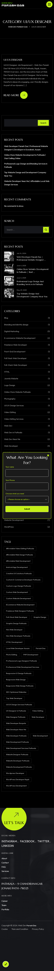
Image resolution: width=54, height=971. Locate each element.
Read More (11, 95)
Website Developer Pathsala (17, 761)
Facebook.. (28, 841)
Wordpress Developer (15, 773)
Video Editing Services (13, 419)
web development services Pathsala (21, 748)
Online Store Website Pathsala (17, 392)
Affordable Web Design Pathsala (19, 555)
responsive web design (16, 680)
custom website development (18, 598)
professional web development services (22, 667)
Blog (6, 318)
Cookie (5, 929)
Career (5, 901)
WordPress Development (16, 786)
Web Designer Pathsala (15, 717)
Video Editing (10, 412)
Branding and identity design (16, 324)
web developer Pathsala (16, 736)
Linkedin (8, 846)
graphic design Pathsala (16, 623)
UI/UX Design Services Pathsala (19, 704)
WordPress (9, 527)
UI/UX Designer (13, 59)
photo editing (11, 655)
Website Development (14, 520)
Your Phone (10, 480)
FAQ (4, 867)
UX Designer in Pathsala (16, 711)
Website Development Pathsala (19, 767)
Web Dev (8, 425)
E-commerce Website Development (19, 338)
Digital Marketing (11, 331)
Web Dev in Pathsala (13, 432)
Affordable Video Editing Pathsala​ (20, 548)
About (4, 858)
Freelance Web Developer (15, 345)
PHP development (30, 655)
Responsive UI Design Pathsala (18, 673)
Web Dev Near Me (12, 439)
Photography (9, 398)
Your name (10, 467)
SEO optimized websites (16, 692)
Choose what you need (15, 493)
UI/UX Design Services (14, 405)
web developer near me (16, 729)
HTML (7, 372)
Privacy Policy (38, 929)
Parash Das (40, 648)
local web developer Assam (18, 648)
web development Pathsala (17, 742)
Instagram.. (10, 841)
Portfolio (5, 909)
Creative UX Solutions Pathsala (19, 573)
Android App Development (17, 567)
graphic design (40, 617)
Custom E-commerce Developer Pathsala (23, 580)
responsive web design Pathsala (19, 686)
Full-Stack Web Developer (15, 365)
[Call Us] (6, 965)
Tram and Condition (19, 929)
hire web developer (14, 630)
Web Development (40, 736)
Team (4, 905)
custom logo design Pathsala (18, 586)
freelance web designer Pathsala (20, 611)
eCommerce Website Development (20, 605)
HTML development (14, 642)
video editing (37, 711)
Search (43, 123)
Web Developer (11, 446)
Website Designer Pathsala (17, 754)
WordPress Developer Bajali (17, 779)
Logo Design (9, 385)
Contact (5, 862)
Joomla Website (11, 378)
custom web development (17, 592)
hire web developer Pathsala (18, 636)
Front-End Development (14, 351)
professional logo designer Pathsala (21, 661)
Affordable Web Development (18, 561)
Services (5, 871)
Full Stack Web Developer (15, 358)
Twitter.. (44, 841)
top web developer (14, 698)
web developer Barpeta (16, 723)
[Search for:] (27, 229)
